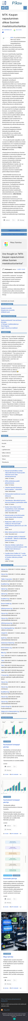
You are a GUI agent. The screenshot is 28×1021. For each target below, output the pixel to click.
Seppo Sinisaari (14, 774)
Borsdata (3, 322)
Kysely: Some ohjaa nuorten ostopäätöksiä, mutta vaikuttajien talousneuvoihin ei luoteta (14, 509)
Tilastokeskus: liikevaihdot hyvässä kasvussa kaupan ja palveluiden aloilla (16, 501)
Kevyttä (4, 443)
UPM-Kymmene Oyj (6, 609)
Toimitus (9, 999)
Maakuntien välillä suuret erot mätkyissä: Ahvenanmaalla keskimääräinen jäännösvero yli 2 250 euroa (16, 525)
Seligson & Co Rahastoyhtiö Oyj (10, 711)
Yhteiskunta (5, 462)
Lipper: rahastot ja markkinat (9, 328)
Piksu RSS (7, 1010)
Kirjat (3, 447)
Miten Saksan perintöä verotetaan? (15, 532)
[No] (26, 1016)
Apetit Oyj (4, 638)
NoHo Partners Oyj (6, 648)
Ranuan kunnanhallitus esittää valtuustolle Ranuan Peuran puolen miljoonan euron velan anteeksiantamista (15, 474)
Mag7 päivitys (8, 957)
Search (25, 8)
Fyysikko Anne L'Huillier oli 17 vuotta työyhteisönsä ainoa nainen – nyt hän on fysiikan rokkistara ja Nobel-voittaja (15, 556)
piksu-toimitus (19, 29)
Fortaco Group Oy (6, 707)
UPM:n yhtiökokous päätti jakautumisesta (12, 482)
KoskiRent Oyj (5, 584)
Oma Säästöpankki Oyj (7, 628)
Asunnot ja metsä (7, 440)
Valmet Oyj (4, 589)
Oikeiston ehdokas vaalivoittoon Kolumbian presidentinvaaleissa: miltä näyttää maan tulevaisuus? (16, 547)
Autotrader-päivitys (10, 878)
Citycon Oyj (4, 569)
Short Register (5, 326)
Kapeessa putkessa (14, 230)
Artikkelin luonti (5, 312)
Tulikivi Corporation (6, 579)
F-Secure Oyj (4, 675)
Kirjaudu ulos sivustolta (8, 310)
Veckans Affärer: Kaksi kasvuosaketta (13, 234)
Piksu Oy (3, 999)
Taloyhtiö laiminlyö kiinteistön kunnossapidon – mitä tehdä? (13, 488)
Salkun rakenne (6, 453)
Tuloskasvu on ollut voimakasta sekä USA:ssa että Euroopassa (13, 413)
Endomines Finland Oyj (7, 643)
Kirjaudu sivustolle (6, 308)
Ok (14, 1018)
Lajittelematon (6, 450)
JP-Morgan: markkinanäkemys (10, 324)
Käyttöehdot (16, 999)
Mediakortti (4, 1001)
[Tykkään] (3, 32)
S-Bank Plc (4, 633)
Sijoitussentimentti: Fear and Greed (11, 320)
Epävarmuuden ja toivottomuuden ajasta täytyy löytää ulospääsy (14, 516)
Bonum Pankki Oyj (6, 604)
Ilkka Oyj (3, 653)
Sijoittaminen (5, 456)
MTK (12, 38)
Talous (4, 459)
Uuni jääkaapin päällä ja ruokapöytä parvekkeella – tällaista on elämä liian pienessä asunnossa (15, 538)
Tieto (2, 656)
